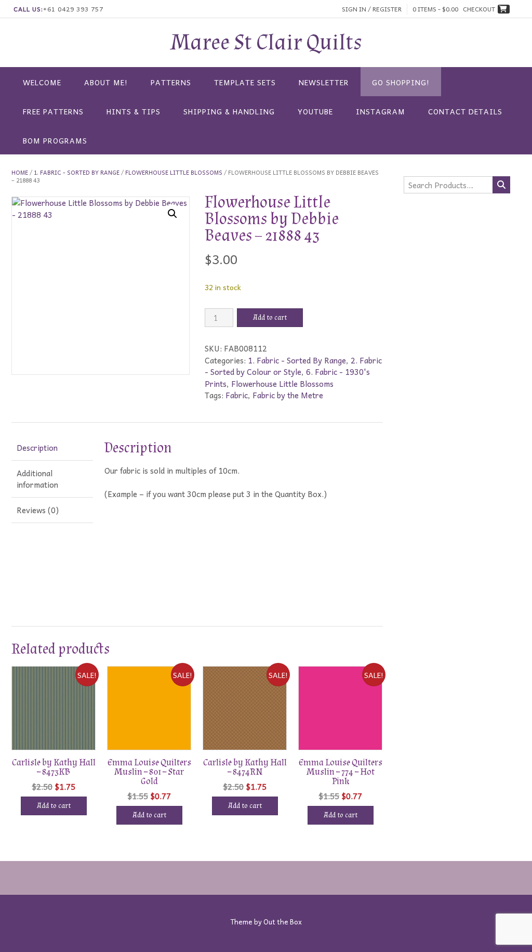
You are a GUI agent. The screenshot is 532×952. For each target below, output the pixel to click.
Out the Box (282, 921)
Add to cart (270, 317)
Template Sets (245, 82)
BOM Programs (55, 140)
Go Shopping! (401, 82)
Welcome (42, 82)
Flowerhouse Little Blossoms (173, 172)
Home (19, 172)
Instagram (380, 111)
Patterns (171, 82)
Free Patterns (53, 111)
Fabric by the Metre (287, 395)
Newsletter (324, 82)
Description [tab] (37, 447)
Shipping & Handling (229, 111)
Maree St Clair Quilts (266, 42)
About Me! (106, 82)
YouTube (315, 111)
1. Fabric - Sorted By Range (76, 172)
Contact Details (465, 111)
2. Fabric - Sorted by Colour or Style (293, 366)
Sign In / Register (372, 9)
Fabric (236, 395)
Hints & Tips (134, 111)
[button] (172, 213)
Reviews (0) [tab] (38, 510)
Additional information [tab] (37, 479)
